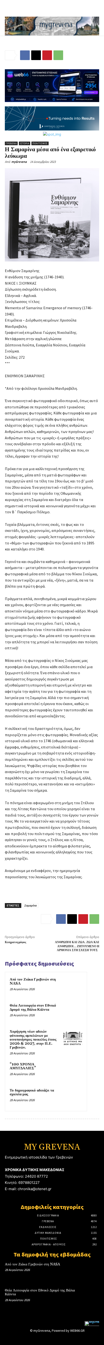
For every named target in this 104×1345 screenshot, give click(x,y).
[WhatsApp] (58, 55)
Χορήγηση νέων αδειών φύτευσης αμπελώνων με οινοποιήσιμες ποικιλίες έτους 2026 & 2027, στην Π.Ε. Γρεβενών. (33, 1039)
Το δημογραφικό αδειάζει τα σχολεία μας (32, 1092)
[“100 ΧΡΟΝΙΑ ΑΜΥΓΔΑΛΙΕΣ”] (72, 1071)
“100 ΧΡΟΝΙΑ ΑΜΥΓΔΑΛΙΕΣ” (23, 1066)
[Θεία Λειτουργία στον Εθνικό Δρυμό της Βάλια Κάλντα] (72, 1012)
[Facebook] (25, 55)
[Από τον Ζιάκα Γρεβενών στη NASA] (72, 986)
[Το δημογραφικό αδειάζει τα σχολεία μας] (72, 1097)
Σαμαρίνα (30, 905)
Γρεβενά (11, 143)
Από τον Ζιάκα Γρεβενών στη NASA (33, 981)
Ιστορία (24, 143)
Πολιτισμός (40, 143)
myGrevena (19, 162)
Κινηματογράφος (15, 942)
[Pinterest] (47, 55)
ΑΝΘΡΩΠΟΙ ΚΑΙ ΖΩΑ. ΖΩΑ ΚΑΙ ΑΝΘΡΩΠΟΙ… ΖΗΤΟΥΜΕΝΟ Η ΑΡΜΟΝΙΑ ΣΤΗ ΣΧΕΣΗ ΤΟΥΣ (77, 946)
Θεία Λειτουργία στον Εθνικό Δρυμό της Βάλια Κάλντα (33, 1007)
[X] (36, 55)
